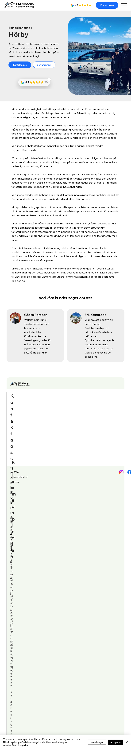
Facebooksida (27, 276)
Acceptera (115, 742)
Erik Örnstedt (95, 315)
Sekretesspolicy (20, 745)
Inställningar (97, 742)
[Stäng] (127, 742)
